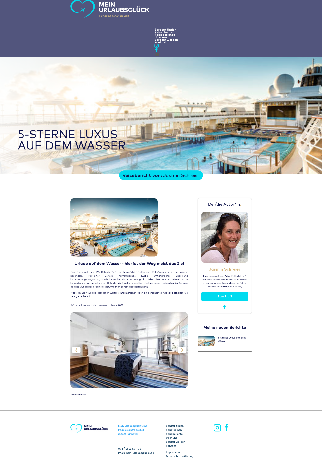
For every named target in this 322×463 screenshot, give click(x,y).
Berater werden (175, 442)
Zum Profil (225, 296)
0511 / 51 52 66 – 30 (129, 449)
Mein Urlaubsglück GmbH (133, 426)
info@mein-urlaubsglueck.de (136, 453)
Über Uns (171, 438)
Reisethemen (174, 430)
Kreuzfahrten (78, 394)
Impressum (173, 452)
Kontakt (171, 446)
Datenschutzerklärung (179, 456)
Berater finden (175, 426)
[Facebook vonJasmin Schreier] (225, 308)
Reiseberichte (174, 434)
